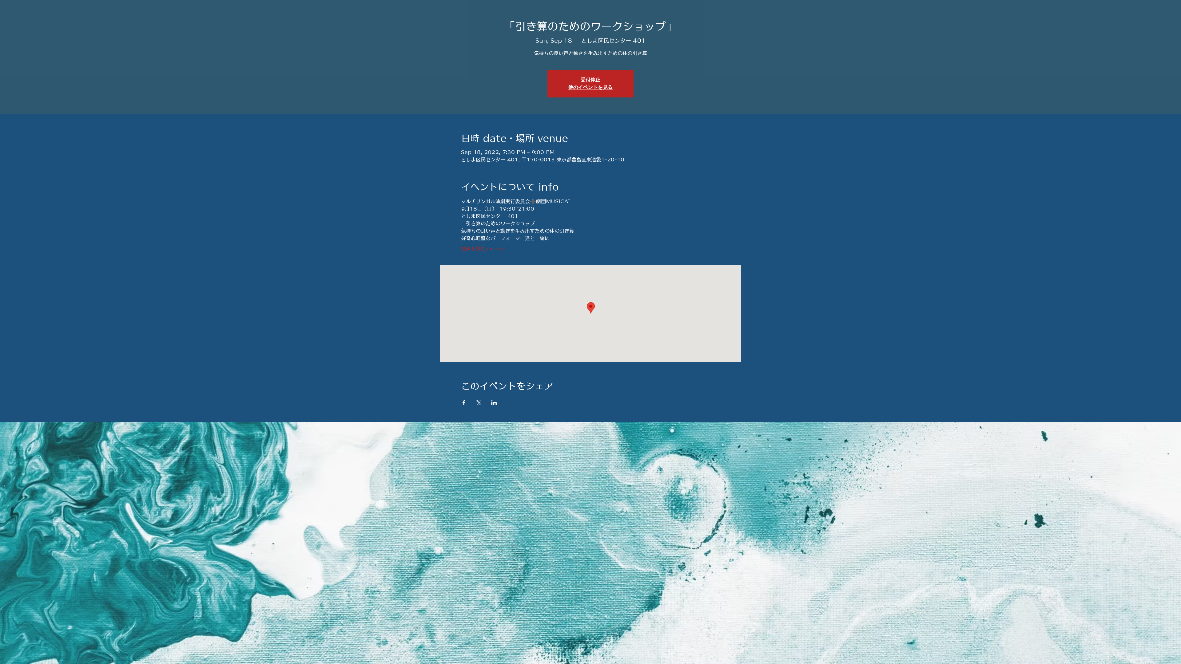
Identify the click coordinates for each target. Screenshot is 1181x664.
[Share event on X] (479, 402)
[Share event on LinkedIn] (494, 402)
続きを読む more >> (483, 249)
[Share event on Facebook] (464, 402)
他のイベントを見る (590, 87)
